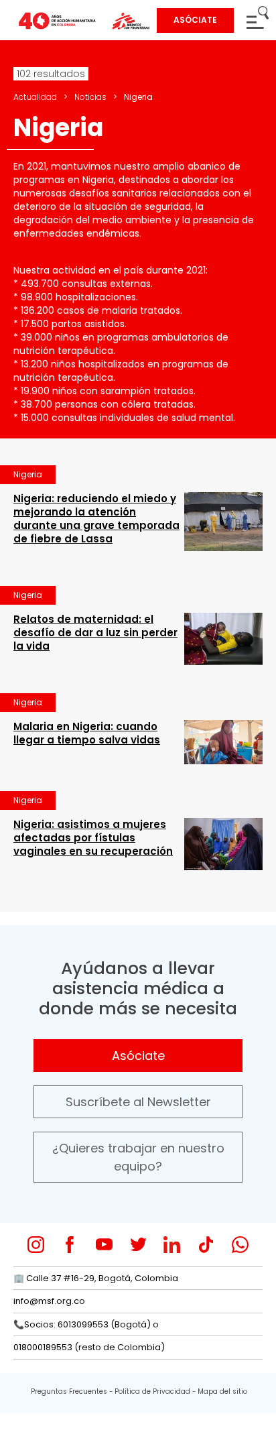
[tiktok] (206, 1244)
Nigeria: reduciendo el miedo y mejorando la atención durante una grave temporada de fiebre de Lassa (96, 518)
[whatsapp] (240, 1244)
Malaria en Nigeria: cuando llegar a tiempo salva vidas (86, 733)
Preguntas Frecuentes (69, 1391)
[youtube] (104, 1244)
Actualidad (35, 97)
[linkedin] (171, 1244)
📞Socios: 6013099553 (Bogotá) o (86, 1324)
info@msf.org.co (49, 1301)
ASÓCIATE (195, 19)
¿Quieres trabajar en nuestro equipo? (138, 1157)
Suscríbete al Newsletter (138, 1101)
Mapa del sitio (222, 1391)
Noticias (90, 97)
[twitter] (138, 1244)
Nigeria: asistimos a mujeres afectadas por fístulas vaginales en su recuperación (93, 837)
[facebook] (70, 1244)
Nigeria (27, 474)
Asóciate (138, 1055)
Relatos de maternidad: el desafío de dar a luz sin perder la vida (95, 632)
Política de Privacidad (152, 1391)
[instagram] (35, 1244)
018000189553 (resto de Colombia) (89, 1347)
